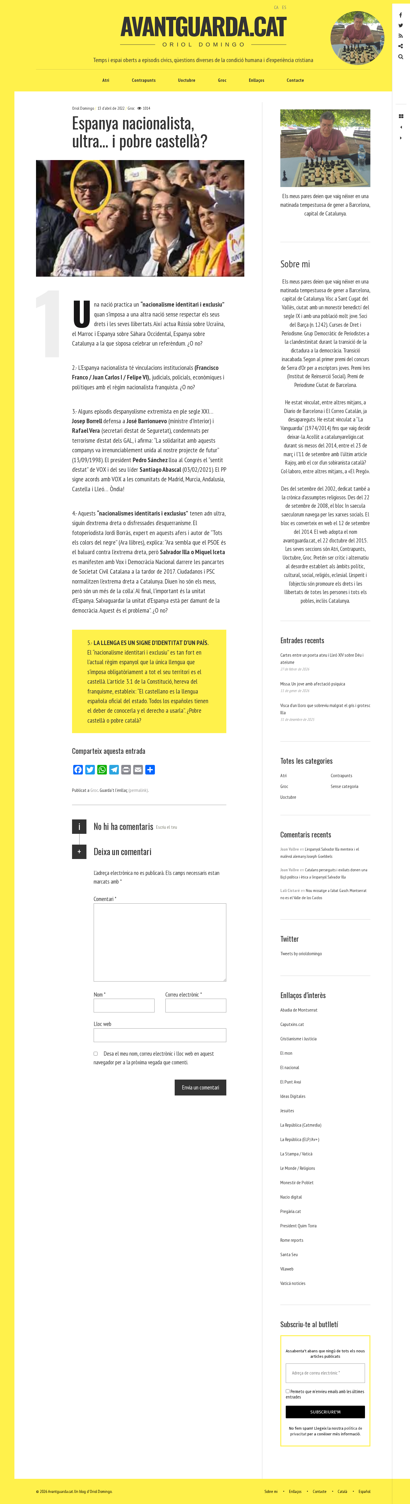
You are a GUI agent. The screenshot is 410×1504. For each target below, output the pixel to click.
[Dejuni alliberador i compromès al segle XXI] (401, 138)
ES (284, 7)
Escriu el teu (166, 827)
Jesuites (287, 1110)
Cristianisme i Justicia (298, 1039)
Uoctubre (186, 80)
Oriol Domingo (83, 108)
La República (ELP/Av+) (299, 1139)
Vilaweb (287, 1269)
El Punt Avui (290, 1082)
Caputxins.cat (292, 1024)
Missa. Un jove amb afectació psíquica (312, 684)
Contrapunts (143, 80)
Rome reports (291, 1240)
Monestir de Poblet (297, 1182)
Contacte (295, 80)
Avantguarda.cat (202, 25)
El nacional (289, 1067)
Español (364, 1491)
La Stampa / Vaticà (296, 1154)
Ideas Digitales (293, 1096)
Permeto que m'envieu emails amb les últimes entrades (325, 1394)
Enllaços (256, 80)
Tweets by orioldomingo (301, 953)
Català (342, 1491)
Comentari (105, 898)
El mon (286, 1053)
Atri (105, 80)
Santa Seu (289, 1254)
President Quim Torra (298, 1226)
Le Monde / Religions (297, 1168)
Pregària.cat (290, 1211)
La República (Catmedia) (300, 1125)
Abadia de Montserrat (299, 1010)
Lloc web (102, 1023)
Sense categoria (344, 786)
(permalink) (138, 790)
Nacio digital (291, 1197)
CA (276, 7)
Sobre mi (271, 1491)
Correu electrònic (183, 994)
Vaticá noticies (293, 1283)
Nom (100, 994)
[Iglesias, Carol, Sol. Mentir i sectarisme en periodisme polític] (401, 127)
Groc (222, 80)
